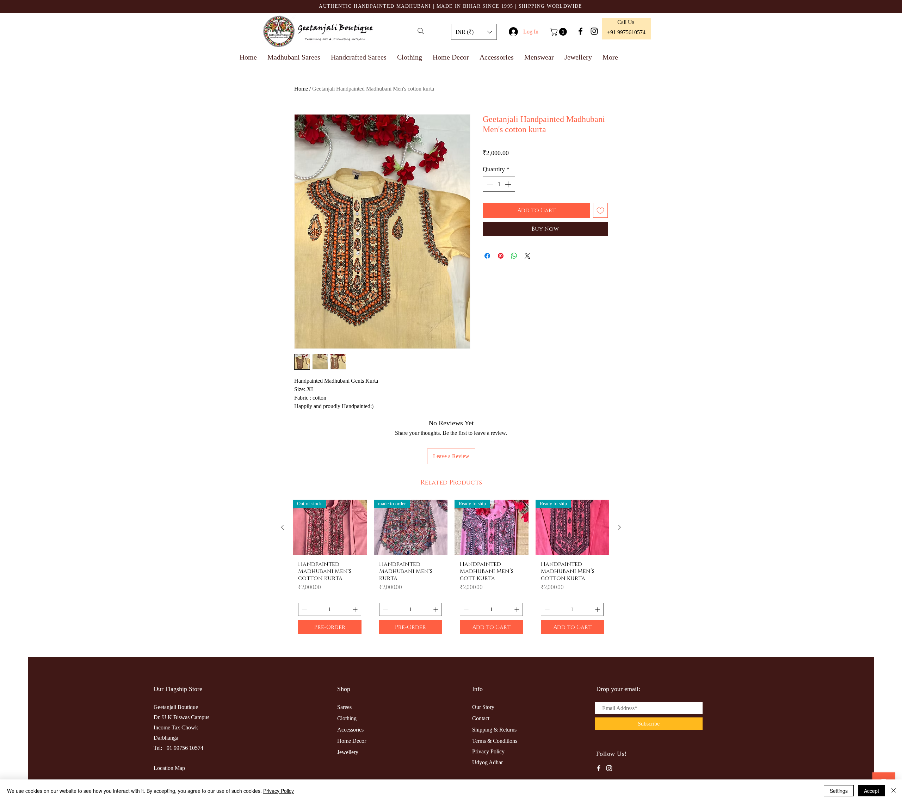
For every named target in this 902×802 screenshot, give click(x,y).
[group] (451, 569)
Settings (839, 790)
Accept (871, 790)
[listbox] (474, 32)
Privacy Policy (278, 790)
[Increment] (508, 184)
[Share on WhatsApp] (514, 256)
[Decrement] (489, 184)
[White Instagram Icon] (609, 768)
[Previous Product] (282, 527)
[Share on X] (527, 256)
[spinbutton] (499, 184)
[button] (474, 32)
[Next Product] (619, 527)
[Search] (420, 31)
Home (301, 89)
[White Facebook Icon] (599, 768)
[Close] (893, 790)
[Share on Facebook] (487, 256)
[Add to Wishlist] (600, 210)
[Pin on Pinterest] (500, 256)
